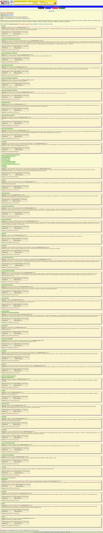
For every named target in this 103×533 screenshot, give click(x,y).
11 (42, 24)
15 (47, 24)
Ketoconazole (4, 479)
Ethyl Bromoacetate (6, 102)
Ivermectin (4, 467)
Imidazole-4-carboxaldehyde (8, 377)
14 (46, 24)
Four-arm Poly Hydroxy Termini (8, 162)
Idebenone (4, 363)
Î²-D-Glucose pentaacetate (7, 338)
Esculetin (4, 25)
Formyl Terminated (6, 160)
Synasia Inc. (51, 11)
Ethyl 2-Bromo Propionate (7, 65)
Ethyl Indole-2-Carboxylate (7, 128)
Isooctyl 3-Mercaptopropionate (8, 442)
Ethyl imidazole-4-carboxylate (8, 115)
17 (49, 24)
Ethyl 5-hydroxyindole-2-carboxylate (9, 90)
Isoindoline (4, 416)
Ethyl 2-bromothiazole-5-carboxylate (9, 78)
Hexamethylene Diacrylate (7, 284)
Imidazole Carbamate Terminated (9, 375)
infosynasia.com (9, 15)
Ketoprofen (4, 491)
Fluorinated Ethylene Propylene (8, 156)
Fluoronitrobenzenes (6, 157)
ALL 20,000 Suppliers (56, 6)
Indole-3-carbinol (5, 403)
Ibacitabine (4, 350)
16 (48, 24)
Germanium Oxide (6, 193)
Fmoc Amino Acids (6, 158)
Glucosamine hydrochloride (8, 206)
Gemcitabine (4, 166)
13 (44, 24)
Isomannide (4, 429)
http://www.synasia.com (8, 14)
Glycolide (4, 233)
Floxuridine (4, 141)
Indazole (3, 390)
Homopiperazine (5, 297)
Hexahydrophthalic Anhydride (8, 270)
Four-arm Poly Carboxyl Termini (9, 161)
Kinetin (3, 503)
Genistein (4, 179)
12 (43, 24)
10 (41, 24)
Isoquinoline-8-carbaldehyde (8, 454)
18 (51, 24)
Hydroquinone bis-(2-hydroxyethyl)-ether (10, 312)
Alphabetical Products (47, 6)
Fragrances (4, 165)
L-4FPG (3, 516)
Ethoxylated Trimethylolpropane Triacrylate (11, 38)
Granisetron (4, 245)
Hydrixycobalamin (5, 311)
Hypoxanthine (5, 325)
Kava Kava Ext (5, 478)
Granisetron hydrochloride (7, 257)
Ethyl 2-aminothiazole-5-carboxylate (9, 53)
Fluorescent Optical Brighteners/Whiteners (11, 154)
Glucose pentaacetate (6, 219)
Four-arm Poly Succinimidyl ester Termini (11, 164)
